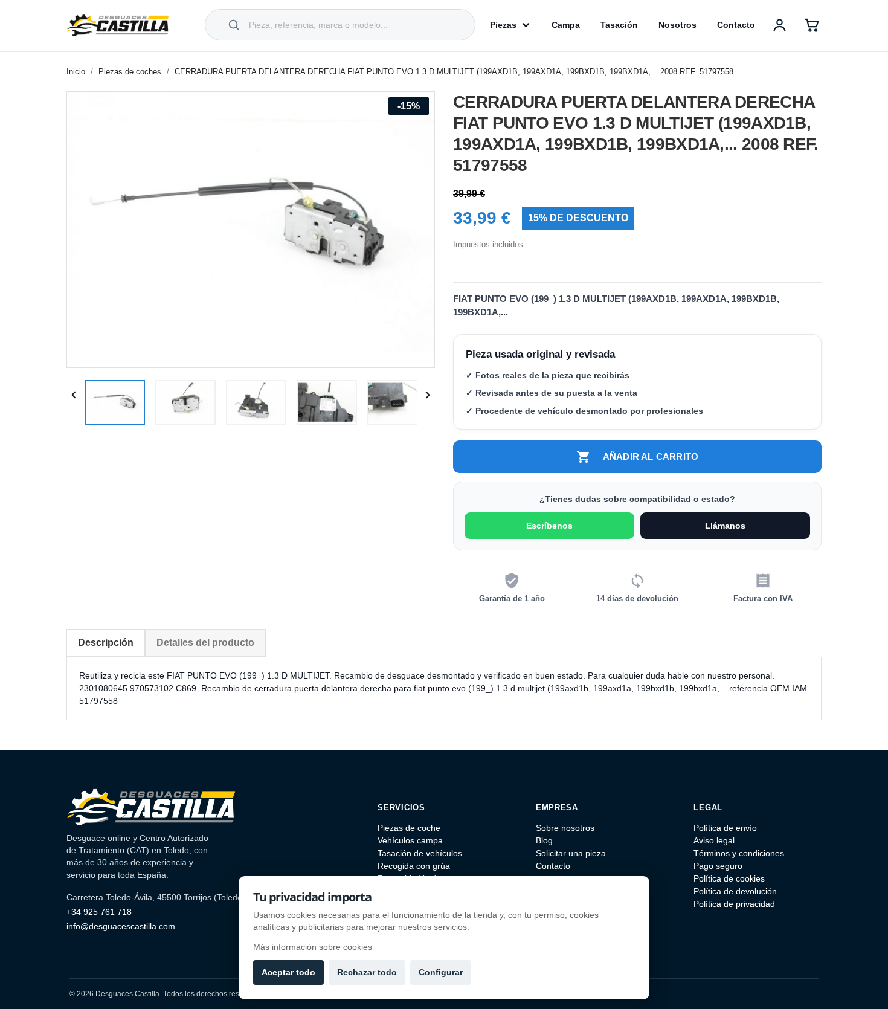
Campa (566, 25)
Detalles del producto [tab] (205, 642)
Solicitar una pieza (571, 853)
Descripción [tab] (106, 642)
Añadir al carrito (637, 457)
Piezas (503, 25)
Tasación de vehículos (420, 853)
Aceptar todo (288, 972)
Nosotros (677, 25)
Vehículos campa (410, 840)
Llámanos (725, 525)
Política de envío (725, 828)
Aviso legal (714, 840)
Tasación (619, 25)
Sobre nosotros (565, 828)
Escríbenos (549, 525)
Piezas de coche (409, 828)
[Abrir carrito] (812, 24)
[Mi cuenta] (779, 24)
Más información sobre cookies (312, 947)
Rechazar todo (367, 972)
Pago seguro (717, 866)
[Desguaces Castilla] (117, 24)
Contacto (736, 25)
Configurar (441, 972)
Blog (544, 840)
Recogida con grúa (414, 866)
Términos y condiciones (738, 853)
